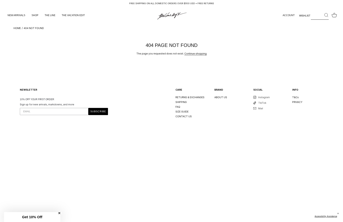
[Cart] (334, 15)
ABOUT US (220, 97)
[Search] (320, 15)
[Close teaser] (59, 213)
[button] (32, 217)
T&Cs (295, 97)
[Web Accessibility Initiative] (341, 216)
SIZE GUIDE (182, 111)
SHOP (35, 15)
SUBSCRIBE (98, 111)
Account (289, 15)
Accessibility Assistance (326, 216)
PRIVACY (297, 102)
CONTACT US (183, 116)
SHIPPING (181, 102)
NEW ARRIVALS (16, 15)
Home (17, 28)
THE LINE (50, 15)
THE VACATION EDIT (73, 15)
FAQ (177, 106)
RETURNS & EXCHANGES (189, 97)
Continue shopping (195, 53)
